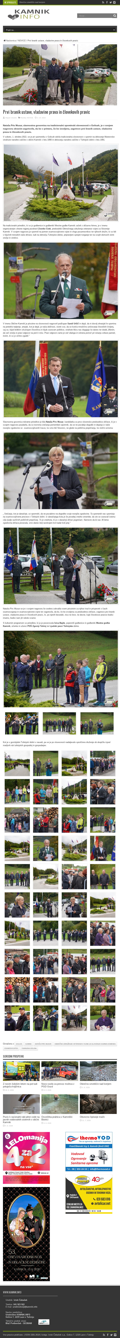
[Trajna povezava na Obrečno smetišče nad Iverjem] (98, 1080)
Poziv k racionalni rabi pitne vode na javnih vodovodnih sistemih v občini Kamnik (53, 2)
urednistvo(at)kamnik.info (25, 1307)
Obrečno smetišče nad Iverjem (95, 1083)
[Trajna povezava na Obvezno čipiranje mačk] (98, 1113)
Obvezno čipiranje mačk (92, 1116)
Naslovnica (11, 40)
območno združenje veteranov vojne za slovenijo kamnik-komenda (85, 1044)
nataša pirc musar (43, 1044)
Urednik (14, 118)
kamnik (28, 1044)
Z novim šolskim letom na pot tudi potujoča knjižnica (20, 1085)
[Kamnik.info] (26, 18)
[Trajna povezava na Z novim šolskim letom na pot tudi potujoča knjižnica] (21, 1080)
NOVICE (22, 40)
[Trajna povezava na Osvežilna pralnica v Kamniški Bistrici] (59, 1113)
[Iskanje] (114, 15)
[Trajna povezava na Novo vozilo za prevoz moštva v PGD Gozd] (59, 1080)
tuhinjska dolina (29, 1048)
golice (19, 1044)
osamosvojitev (11, 1048)
